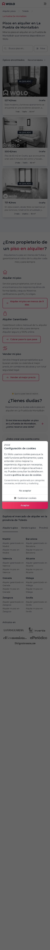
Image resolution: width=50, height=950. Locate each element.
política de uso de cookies (27, 475)
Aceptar (25, 505)
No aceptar (25, 490)
